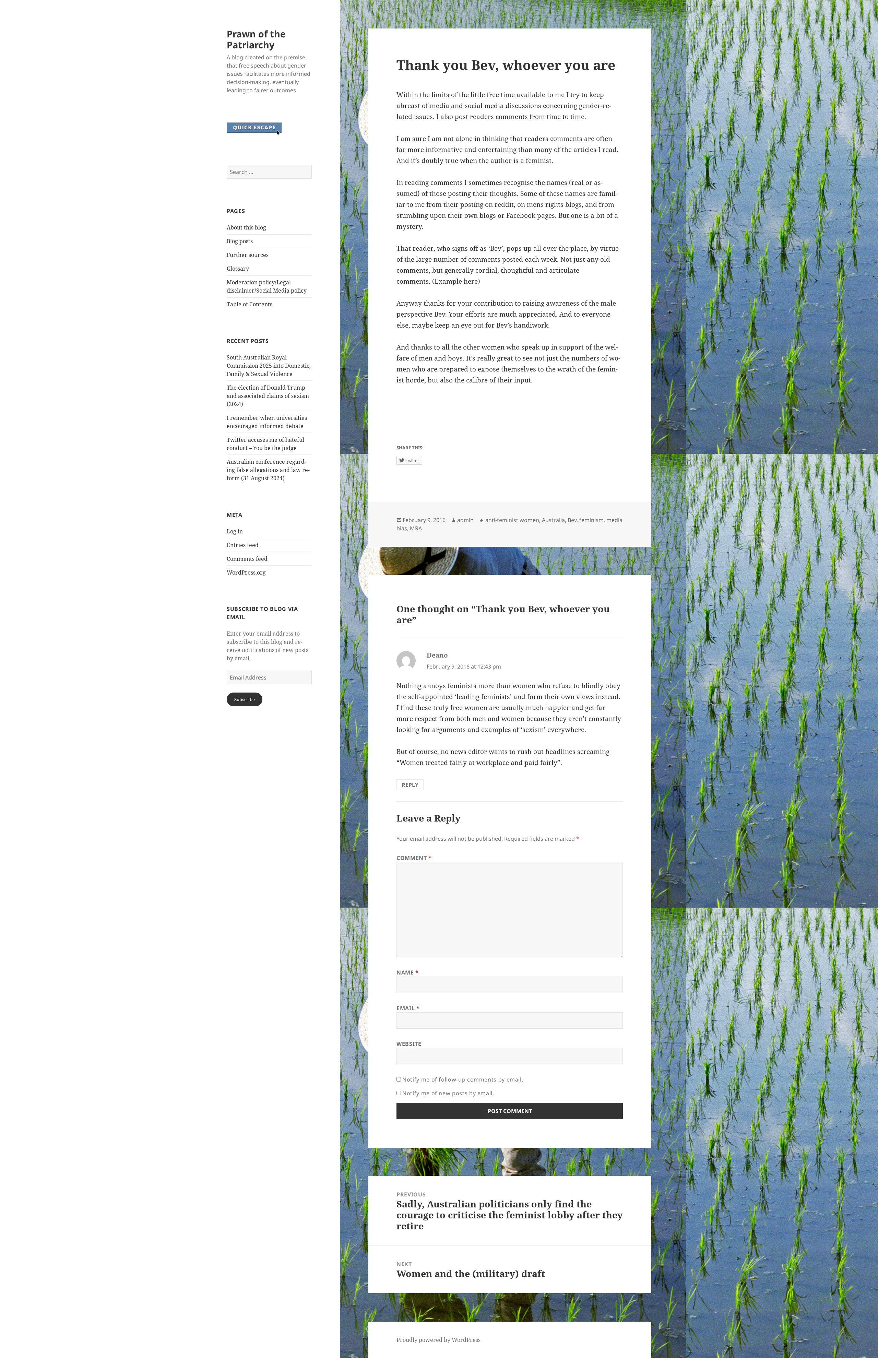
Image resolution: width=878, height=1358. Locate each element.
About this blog (246, 227)
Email (407, 1008)
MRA (416, 528)
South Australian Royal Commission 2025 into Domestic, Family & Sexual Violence (269, 366)
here (471, 281)
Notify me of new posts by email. (448, 1093)
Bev (572, 520)
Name (407, 972)
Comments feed (247, 559)
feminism (591, 520)
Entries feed (243, 545)
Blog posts (240, 241)
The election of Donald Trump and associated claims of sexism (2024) (268, 396)
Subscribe (244, 699)
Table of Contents (249, 304)
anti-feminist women (512, 520)
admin (465, 520)
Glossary (238, 268)
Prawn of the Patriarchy (256, 39)
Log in (235, 531)
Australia (553, 520)
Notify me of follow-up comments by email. (462, 1079)
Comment (414, 858)
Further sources (248, 255)
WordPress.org (246, 572)
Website (408, 1044)
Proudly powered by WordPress (438, 1340)
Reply (410, 785)
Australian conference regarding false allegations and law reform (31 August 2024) (268, 470)
